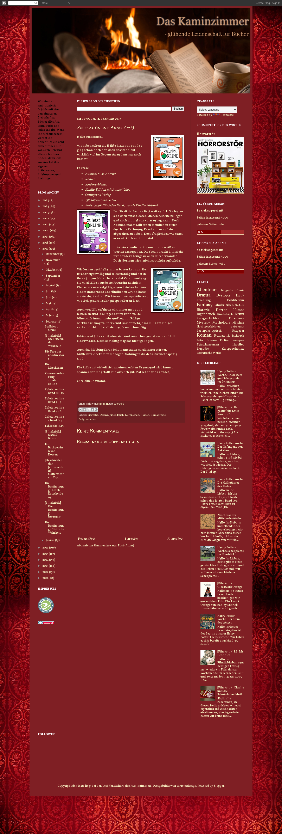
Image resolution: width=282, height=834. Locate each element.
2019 (45, 237)
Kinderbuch (225, 314)
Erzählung (204, 300)
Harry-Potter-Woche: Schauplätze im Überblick (230, 551)
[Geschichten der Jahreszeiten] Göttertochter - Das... (54, 469)
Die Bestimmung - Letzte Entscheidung (54, 490)
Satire (200, 340)
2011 (45, 578)
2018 (45, 243)
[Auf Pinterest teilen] (96, 409)
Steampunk (238, 340)
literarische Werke (209, 353)
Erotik (240, 296)
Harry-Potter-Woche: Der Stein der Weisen (228, 619)
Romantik (222, 335)
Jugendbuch (116, 415)
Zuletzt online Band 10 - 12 (54, 391)
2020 (46, 231)
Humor (238, 310)
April (49, 310)
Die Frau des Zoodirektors (54, 355)
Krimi (239, 314)
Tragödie (203, 349)
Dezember (53, 254)
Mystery (203, 322)
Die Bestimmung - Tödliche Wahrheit (54, 527)
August (51, 285)
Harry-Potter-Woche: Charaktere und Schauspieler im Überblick (229, 377)
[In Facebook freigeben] (92, 409)
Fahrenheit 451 (54, 426)
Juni (49, 298)
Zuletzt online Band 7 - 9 (54, 400)
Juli (48, 291)
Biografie (93, 415)
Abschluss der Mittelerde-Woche (229, 517)
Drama (104, 415)
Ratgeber (238, 331)
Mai (49, 304)
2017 (45, 249)
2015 (45, 554)
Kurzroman (132, 415)
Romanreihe (158, 415)
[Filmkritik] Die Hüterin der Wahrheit (54, 341)
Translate (227, 115)
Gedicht (239, 305)
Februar (51, 322)
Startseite (131, 539)
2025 (46, 200)
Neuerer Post (86, 539)
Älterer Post (175, 539)
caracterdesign (186, 786)
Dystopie (223, 295)
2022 (46, 219)
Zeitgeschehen (87, 419)
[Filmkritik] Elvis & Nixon (53, 435)
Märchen (238, 323)
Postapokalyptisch (209, 331)
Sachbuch (238, 336)
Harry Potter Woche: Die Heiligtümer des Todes (230, 482)
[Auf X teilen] (88, 409)
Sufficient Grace (51, 328)
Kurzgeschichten (208, 318)
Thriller (238, 344)
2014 (45, 560)
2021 (45, 225)
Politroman (237, 327)
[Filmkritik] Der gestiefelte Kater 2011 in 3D (228, 411)
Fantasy (205, 305)
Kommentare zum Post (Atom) (114, 546)
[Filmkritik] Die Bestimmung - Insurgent (54, 510)
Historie (203, 310)
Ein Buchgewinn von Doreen (54, 449)
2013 (45, 566)
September (53, 276)
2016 (45, 548)
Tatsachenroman (208, 345)
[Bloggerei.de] (46, 624)
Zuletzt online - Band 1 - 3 (54, 418)
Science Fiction (218, 340)
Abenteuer (207, 290)
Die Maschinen (54, 366)
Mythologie (221, 322)
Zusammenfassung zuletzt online (54, 379)
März (49, 316)
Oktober (51, 270)
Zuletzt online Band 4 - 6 (54, 409)
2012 (45, 572)
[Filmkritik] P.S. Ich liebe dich (230, 653)
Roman (145, 415)
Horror (221, 310)
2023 (46, 213)
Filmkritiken (224, 305)
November (53, 260)
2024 (46, 206)
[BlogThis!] (84, 409)
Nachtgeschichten (209, 327)
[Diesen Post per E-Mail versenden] (80, 409)
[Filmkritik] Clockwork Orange (229, 585)
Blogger (219, 786)
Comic (240, 290)
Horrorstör (206, 134)
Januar (50, 540)
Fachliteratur (235, 300)
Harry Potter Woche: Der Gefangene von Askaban (230, 446)
